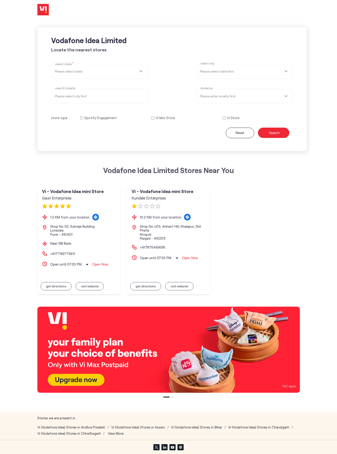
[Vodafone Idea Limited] (43, 10)
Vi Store (233, 118)
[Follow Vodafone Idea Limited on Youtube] (172, 447)
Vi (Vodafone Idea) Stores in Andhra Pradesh (71, 427)
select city (207, 63)
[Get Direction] (95, 217)
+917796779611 (62, 254)
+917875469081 (152, 247)
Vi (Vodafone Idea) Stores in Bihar (196, 427)
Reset (240, 133)
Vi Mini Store (165, 118)
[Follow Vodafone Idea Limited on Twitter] (156, 447)
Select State (64, 64)
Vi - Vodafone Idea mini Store (73, 191)
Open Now (100, 264)
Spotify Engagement (100, 118)
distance (206, 88)
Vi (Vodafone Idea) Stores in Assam (138, 427)
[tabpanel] (168, 350)
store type (59, 118)
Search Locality (65, 88)
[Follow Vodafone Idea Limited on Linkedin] (164, 447)
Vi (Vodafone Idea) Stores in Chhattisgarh (69, 433)
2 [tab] (172, 397)
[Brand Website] (180, 447)
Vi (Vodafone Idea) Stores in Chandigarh (258, 427)
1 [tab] (164, 397)
